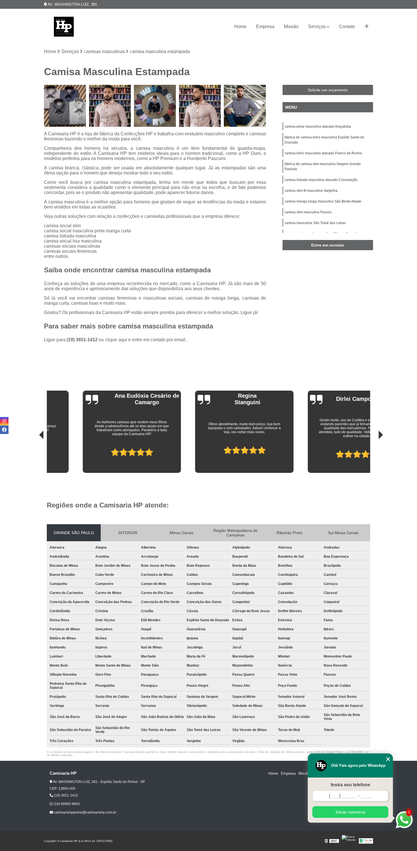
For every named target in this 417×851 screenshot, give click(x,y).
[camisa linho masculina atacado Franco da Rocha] (155, 106)
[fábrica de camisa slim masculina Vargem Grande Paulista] (200, 106)
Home (240, 26)
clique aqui (116, 339)
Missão (291, 26)
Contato (347, 26)
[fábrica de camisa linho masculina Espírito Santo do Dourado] (110, 106)
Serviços (317, 26)
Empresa (265, 26)
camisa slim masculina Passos (308, 212)
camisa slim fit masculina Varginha (311, 191)
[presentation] (33, 457)
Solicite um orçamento (328, 90)
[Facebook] (4, 430)
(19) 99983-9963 (66, 804)
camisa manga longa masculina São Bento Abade (323, 201)
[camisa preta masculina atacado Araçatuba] (65, 106)
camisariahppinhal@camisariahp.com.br (84, 812)
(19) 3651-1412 (83, 339)
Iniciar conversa (350, 812)
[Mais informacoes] (366, 26)
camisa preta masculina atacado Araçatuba (318, 127)
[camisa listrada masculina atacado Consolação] (245, 106)
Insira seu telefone (350, 784)
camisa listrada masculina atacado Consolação (321, 180)
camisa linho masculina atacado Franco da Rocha (323, 153)
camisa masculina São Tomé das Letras (315, 223)
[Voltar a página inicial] (64, 27)
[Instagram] (4, 421)
